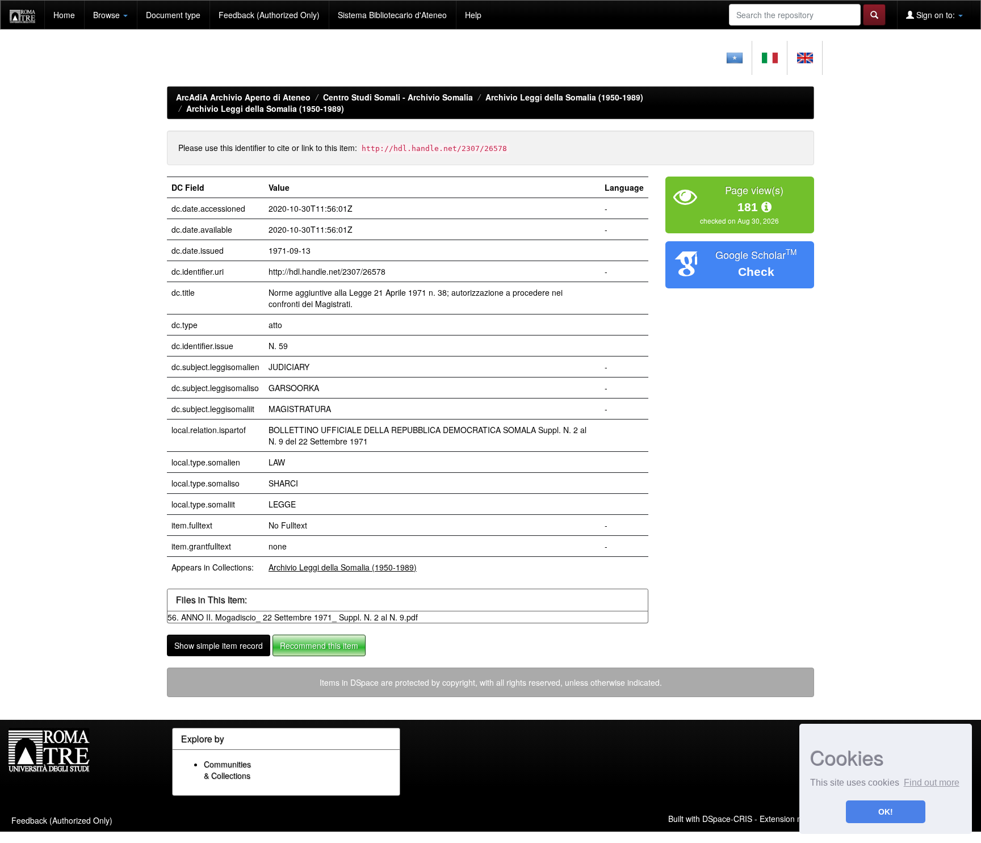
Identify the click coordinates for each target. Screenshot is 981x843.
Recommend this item (319, 645)
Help (473, 14)
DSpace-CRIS (727, 818)
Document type (173, 14)
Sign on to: (935, 14)
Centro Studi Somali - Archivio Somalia (398, 97)
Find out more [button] (931, 782)
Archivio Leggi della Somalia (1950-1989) (564, 97)
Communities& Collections (227, 769)
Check (756, 271)
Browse (107, 14)
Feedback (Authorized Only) (269, 14)
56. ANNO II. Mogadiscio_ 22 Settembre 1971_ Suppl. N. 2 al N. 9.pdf (292, 617)
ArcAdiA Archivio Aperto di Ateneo (243, 97)
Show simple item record (218, 645)
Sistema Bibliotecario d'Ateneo (392, 14)
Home (64, 14)
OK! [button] (885, 811)
